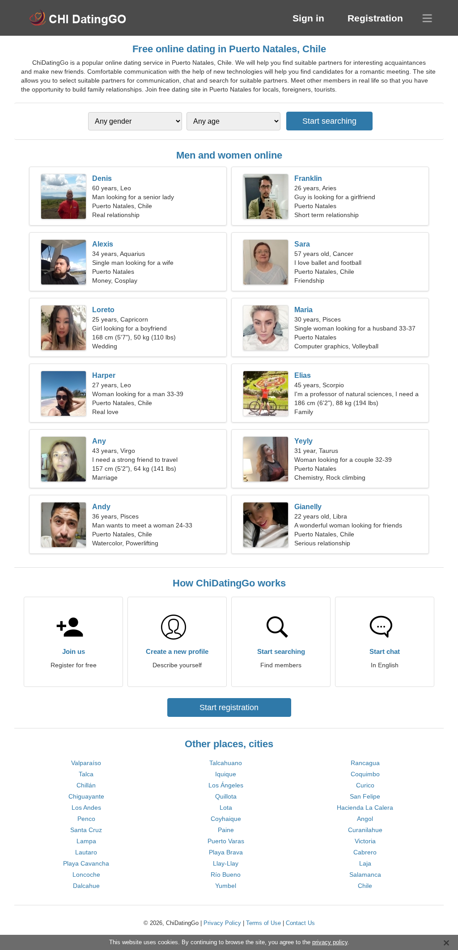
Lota (226, 807)
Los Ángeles (225, 785)
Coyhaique (226, 818)
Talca (86, 774)
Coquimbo (365, 774)
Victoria (365, 841)
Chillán (86, 785)
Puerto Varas (226, 841)
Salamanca (365, 874)
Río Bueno (226, 874)
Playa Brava (226, 852)
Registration (375, 18)
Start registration (229, 707)
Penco (86, 818)
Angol (365, 818)
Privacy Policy (222, 923)
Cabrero (365, 852)
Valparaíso (86, 762)
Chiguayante (86, 796)
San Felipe (365, 796)
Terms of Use (263, 923)
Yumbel (225, 885)
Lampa (86, 841)
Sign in (308, 18)
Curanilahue (365, 829)
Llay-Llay (225, 863)
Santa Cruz (86, 829)
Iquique (225, 774)
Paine (226, 829)
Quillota (226, 796)
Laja (365, 863)
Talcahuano (225, 762)
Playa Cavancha (86, 863)
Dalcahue (86, 885)
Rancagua (365, 762)
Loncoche (86, 874)
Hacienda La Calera (365, 807)
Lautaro (86, 852)
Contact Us (300, 923)
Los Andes (86, 807)
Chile (365, 885)
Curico (365, 785)
